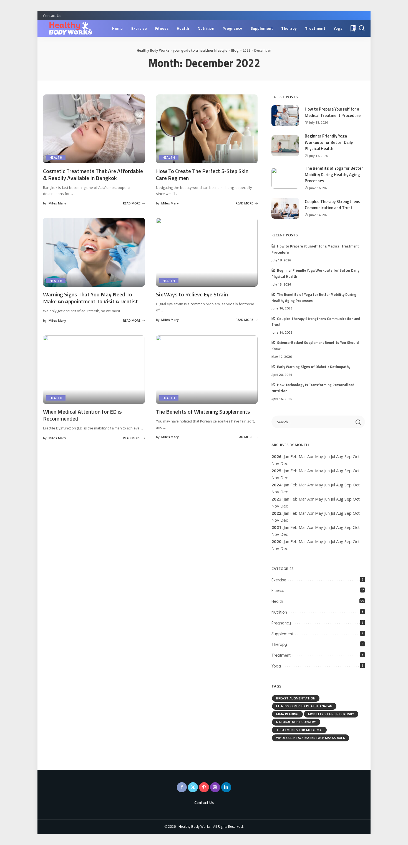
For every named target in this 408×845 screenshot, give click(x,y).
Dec (284, 520)
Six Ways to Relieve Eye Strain (192, 294)
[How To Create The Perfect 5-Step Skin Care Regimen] (207, 128)
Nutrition (279, 612)
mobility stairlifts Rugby (331, 714)
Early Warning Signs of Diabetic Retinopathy (313, 366)
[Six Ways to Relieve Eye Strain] (207, 252)
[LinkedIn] (226, 787)
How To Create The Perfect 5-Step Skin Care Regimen (202, 174)
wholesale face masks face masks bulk (310, 738)
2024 (276, 485)
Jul (333, 456)
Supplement (282, 633)
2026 (276, 456)
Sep (348, 513)
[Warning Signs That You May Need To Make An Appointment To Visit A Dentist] (94, 252)
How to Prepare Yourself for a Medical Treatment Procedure (333, 112)
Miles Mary (57, 203)
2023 (276, 499)
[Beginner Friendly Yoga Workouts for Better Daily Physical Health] (285, 145)
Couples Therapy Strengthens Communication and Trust (332, 204)
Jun (327, 456)
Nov (275, 491)
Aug (339, 470)
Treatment (281, 655)
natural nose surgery (296, 722)
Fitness (277, 590)
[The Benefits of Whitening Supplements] (207, 369)
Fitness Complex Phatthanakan (304, 706)
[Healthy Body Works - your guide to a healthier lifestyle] (67, 28)
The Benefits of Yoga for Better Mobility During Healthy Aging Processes (334, 174)
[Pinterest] (204, 787)
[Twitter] (193, 787)
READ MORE (131, 203)
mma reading (287, 714)
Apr (310, 456)
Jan (286, 456)
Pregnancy (281, 623)
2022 (276, 513)
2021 (276, 527)
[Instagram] (215, 787)
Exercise (278, 580)
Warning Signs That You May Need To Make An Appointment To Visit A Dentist (90, 298)
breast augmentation (295, 698)
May (319, 456)
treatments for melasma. (299, 730)
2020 (276, 541)
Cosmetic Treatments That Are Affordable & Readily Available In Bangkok (93, 174)
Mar (302, 456)
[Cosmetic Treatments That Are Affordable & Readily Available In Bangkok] (94, 128)
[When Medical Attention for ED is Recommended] (94, 369)
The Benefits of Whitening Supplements (203, 411)
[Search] (361, 28)
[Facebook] (182, 787)
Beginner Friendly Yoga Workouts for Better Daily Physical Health (329, 142)
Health (56, 157)
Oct (356, 485)
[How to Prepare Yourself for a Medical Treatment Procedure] (285, 115)
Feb (294, 456)
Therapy (279, 644)
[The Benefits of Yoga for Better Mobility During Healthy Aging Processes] (285, 178)
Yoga (276, 666)
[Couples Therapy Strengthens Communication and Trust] (285, 208)
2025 (276, 470)
